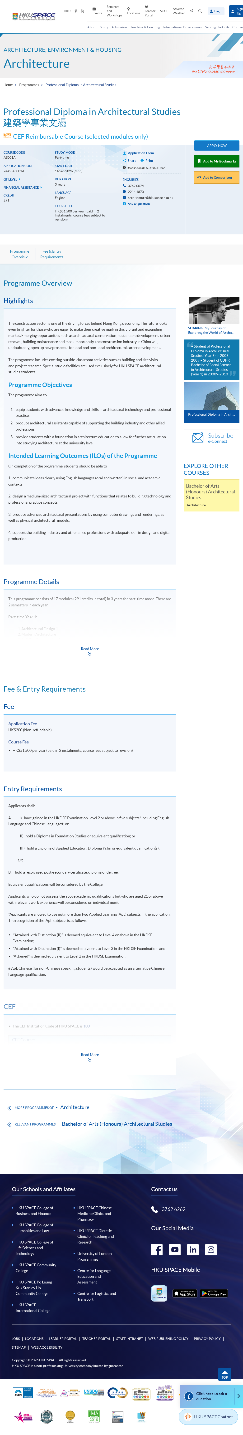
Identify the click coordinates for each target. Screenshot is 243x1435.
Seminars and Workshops (114, 11)
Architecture (37, 63)
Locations (133, 13)
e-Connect (220, 438)
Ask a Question (138, 204)
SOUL (164, 11)
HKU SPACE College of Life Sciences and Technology (34, 1248)
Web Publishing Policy (168, 1339)
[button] (200, 11)
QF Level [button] (11, 179)
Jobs (16, 1339)
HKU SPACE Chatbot (213, 1416)
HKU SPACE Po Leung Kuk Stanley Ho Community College (34, 1288)
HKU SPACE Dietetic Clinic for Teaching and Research (95, 1236)
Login (218, 11)
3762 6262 (174, 1209)
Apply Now (217, 145)
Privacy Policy (207, 1339)
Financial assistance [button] (21, 187)
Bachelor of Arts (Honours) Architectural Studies (117, 1124)
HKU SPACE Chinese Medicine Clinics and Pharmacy (94, 1213)
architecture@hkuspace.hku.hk (150, 198)
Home (8, 85)
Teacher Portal (96, 1339)
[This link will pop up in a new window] (185, 1293)
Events (97, 13)
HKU (67, 11)
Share (132, 160)
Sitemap (19, 1347)
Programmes (29, 85)
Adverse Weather (179, 11)
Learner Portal (150, 13)
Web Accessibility (46, 1347)
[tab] (90, 283)
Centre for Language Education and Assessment (94, 1276)
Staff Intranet (129, 1339)
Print (149, 160)
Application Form (141, 153)
